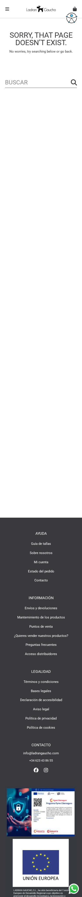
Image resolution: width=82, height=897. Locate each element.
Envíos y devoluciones (41, 608)
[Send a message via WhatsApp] (74, 889)
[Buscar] (74, 82)
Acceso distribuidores (41, 654)
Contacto (41, 580)
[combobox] (41, 82)
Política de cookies (41, 728)
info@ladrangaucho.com (41, 753)
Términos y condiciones (41, 682)
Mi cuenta (41, 562)
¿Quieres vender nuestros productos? (41, 636)
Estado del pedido (41, 571)
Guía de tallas (41, 544)
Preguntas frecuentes (41, 645)
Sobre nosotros (41, 553)
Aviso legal (41, 709)
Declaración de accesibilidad (41, 700)
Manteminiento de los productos (41, 617)
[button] (7, 9)
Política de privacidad (41, 718)
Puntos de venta (41, 627)
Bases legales (41, 691)
